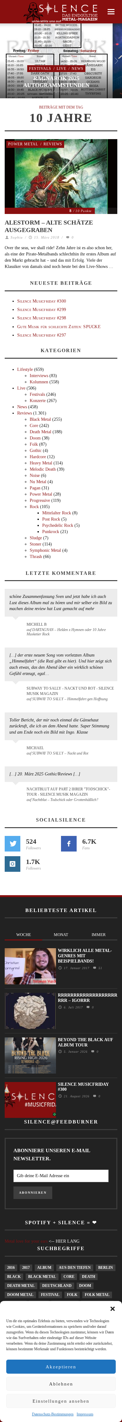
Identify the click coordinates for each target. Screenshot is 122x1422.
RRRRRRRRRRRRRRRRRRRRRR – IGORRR (87, 998)
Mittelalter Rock (56, 513)
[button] (112, 1309)
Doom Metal (20, 1295)
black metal (42, 1276)
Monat (61, 934)
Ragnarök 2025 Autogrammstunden (56, 81)
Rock (34, 506)
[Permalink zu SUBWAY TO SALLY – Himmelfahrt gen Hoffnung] (16, 692)
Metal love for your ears (26, 1241)
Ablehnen (61, 1383)
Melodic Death (43, 469)
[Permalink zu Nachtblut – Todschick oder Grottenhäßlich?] (16, 793)
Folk (34, 444)
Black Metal (40, 419)
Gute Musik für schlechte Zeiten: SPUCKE (59, 326)
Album (44, 1267)
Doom (35, 438)
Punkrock (50, 531)
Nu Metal (38, 481)
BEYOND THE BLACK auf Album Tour (85, 1042)
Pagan (35, 488)
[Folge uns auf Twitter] (12, 844)
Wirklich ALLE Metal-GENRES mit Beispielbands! (85, 955)
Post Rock (51, 519)
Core (34, 425)
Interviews (39, 375)
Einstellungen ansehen (61, 1401)
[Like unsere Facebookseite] (69, 844)
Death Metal (40, 432)
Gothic (36, 450)
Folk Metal (97, 1295)
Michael (35, 748)
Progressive (40, 500)
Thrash (36, 556)
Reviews (52, 144)
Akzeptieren (61, 1366)
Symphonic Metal (45, 550)
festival (50, 1295)
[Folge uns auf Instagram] (12, 864)
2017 (26, 1267)
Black (14, 1276)
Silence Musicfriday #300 (41, 301)
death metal (21, 1286)
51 (99, 968)
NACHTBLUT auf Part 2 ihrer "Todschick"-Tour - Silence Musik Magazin (68, 792)
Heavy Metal (41, 463)
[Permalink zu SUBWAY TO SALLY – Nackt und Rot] (16, 751)
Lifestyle (25, 369)
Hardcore (38, 456)
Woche (23, 934)
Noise (35, 475)
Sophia (17, 237)
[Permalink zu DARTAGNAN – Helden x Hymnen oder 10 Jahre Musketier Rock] (16, 627)
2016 (11, 1267)
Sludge (36, 538)
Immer (99, 934)
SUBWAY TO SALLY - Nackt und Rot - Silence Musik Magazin (70, 691)
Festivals (40, 68)
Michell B (37, 624)
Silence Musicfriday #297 (41, 335)
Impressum (85, 1414)
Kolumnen (39, 382)
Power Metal (23, 144)
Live (61, 68)
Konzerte (38, 400)
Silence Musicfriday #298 (41, 318)
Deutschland (57, 1286)
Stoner (35, 544)
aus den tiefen (75, 1267)
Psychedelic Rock (57, 525)
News (78, 68)
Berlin (105, 1267)
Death (88, 1276)
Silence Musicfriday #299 (41, 309)
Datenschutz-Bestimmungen (53, 1414)
